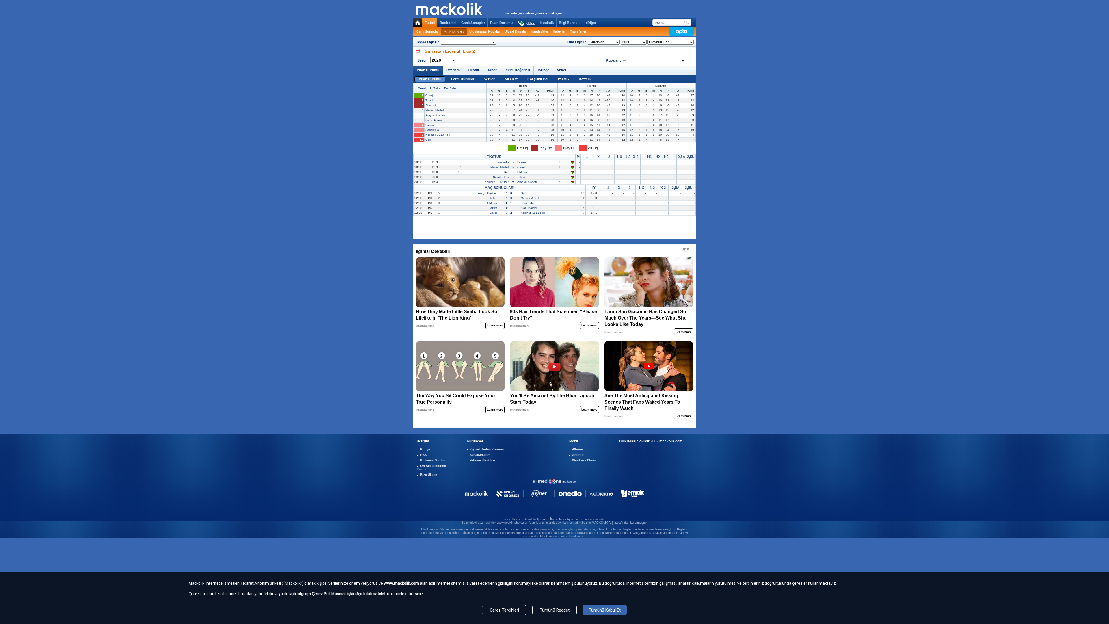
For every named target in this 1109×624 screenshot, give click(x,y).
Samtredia (432, 129)
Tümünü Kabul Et (605, 610)
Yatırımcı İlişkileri (482, 460)
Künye (425, 449)
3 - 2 (509, 212)
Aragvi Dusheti (435, 115)
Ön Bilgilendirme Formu (431, 467)
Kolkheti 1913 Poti (437, 134)
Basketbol (448, 23)
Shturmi (430, 105)
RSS (423, 454)
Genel (422, 88)
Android (578, 454)
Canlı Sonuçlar (473, 23)
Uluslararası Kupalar (484, 31)
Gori (428, 139)
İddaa (530, 23)
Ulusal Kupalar (516, 31)
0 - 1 (509, 203)
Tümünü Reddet (555, 610)
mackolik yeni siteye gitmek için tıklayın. (534, 13)
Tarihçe (543, 70)
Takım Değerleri (517, 70)
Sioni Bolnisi (433, 120)
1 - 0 (509, 193)
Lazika (429, 125)
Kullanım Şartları (432, 460)
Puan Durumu (501, 23)
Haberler (559, 31)
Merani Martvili (434, 110)
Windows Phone (584, 460)
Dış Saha (450, 88)
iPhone (577, 449)
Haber (492, 70)
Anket (561, 70)
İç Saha (435, 88)
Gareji (429, 95)
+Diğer (590, 23)
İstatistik (547, 23)
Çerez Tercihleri (504, 610)
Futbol (430, 23)
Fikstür (473, 70)
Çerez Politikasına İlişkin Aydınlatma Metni (350, 593)
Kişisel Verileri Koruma (487, 449)
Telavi (429, 100)
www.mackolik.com (401, 583)
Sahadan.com (480, 454)
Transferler (578, 31)
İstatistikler (539, 31)
